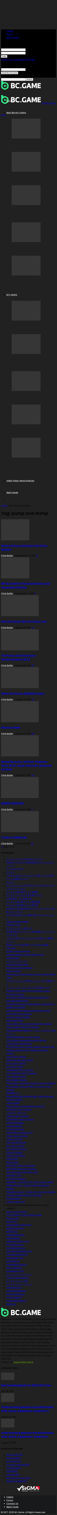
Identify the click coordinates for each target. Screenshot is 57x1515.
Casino (9, 31)
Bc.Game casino (14, 1066)
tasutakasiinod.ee (15, 1234)
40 (32, 733)
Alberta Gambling (15, 1155)
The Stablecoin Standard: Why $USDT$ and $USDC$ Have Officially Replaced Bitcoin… (31, 466)
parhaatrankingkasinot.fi (19, 1251)
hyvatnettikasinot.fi (16, 1300)
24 (33, 699)
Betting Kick (12, 1162)
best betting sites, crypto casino (23, 1037)
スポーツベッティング (17, 961)
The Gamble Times (16, 1142)
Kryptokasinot (13, 1198)
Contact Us (12, 1503)
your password (33, 52)
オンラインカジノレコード (19, 1274)
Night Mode (12, 492)
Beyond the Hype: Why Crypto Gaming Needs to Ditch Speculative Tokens (30, 363)
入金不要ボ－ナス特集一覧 (19, 898)
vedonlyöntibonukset (17, 964)
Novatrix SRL (12, 1218)
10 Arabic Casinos (15, 1145)
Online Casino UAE (15, 1201)
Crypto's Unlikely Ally (14, 837)
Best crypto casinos (16, 1211)
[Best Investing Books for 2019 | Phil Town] (7, 1379)
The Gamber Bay (15, 1129)
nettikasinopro (14, 1287)
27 (37, 555)
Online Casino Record (17, 1277)
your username (33, 49)
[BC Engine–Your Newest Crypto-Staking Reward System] (26, 390)
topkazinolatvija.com (17, 1254)
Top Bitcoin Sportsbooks (19, 1043)
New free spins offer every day (22, 1172)
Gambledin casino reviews (20, 1119)
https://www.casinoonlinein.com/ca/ (25, 1106)
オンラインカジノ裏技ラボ (19, 928)
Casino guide (12, 1103)
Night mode (12, 37)
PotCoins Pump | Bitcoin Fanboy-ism (24, 621)
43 (32, 843)
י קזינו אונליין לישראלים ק (16, 1112)
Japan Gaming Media (17, 921)
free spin (11, 948)
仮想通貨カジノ (13, 1093)
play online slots (14, 1020)
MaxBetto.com (14, 1175)
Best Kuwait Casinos (16, 1149)
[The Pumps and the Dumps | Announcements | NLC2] (20, 649)
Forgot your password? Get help (18, 59)
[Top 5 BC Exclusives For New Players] (26, 137)
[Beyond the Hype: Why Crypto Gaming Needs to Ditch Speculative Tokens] (26, 353)
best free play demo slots (19, 1060)
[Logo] (21, 89)
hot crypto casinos (16, 1063)
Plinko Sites (12, 1159)
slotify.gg (11, 1304)
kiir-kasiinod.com (15, 1244)
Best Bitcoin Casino (16, 112)
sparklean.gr (12, 1261)
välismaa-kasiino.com (17, 1241)
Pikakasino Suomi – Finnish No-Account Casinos (30, 1192)
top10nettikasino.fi (15, 1248)
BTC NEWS (11, 294)
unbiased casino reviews (19, 1109)
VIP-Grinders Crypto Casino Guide (24, 1215)
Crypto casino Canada (18, 1017)
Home (9, 100)
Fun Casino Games (16, 1076)
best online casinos (16, 1056)
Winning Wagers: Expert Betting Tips (25, 954)
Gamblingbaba (14, 1126)
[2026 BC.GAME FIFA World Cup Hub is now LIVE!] (26, 423)
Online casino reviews (17, 1116)
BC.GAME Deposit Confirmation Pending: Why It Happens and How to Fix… (33, 214)
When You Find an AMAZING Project (23, 693)
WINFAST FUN (13, 924)
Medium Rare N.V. (15, 1228)
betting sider (13, 957)
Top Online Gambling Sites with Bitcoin (26, 1040)
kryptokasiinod (14, 1297)
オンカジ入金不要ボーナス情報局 (22, 892)
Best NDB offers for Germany (21, 1168)
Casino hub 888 (14, 1139)
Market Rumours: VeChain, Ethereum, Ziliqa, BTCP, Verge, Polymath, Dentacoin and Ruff (26, 765)
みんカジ (10, 882)
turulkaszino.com (15, 1271)
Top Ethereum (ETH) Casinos (21, 1073)
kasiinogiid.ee (13, 1238)
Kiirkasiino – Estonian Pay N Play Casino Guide (29, 1182)
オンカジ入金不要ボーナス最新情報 (23, 901)
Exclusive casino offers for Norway (24, 1195)
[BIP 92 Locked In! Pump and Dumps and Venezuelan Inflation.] (15, 577)
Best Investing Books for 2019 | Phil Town (26, 1385)
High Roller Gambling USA (19, 1132)
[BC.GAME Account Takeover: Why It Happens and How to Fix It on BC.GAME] (26, 241)
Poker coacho (13, 971)
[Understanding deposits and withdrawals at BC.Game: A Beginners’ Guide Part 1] (7, 1426)
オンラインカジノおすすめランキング (24, 859)
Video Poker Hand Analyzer (20, 480)
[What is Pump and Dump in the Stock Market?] (15, 539)
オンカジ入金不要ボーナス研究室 (22, 905)
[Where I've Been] (20, 721)
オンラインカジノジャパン (19, 1284)
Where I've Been (10, 727)
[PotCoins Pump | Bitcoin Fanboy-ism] (20, 615)
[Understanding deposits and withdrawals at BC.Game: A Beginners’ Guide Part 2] (7, 1401)
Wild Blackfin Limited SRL (18, 1224)
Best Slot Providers (16, 1178)
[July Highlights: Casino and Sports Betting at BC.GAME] (26, 274)
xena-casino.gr (14, 1267)
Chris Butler (7, 555)
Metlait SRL (12, 1231)
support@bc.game (23, 1362)
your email (31, 69)
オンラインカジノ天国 (17, 1281)
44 (32, 627)
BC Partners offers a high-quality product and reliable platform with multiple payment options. (30, 1050)
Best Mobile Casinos (16, 1079)
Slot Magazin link (14, 1257)
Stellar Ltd (11, 1221)
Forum (9, 34)
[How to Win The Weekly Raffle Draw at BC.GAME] (26, 170)
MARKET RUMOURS (12, 803)
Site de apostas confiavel (19, 967)
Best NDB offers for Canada (20, 1165)
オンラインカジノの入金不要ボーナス (24, 895)
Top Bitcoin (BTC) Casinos (19, 1070)
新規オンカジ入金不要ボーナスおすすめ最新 (27, 944)
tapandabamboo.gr (16, 1264)
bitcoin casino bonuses (18, 951)
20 (32, 665)
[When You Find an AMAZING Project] (20, 687)
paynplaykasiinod (15, 1294)
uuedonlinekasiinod (16, 1290)
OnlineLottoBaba (15, 1122)
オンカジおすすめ (14, 868)
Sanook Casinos (14, 1152)
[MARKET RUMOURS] (20, 797)
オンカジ (10, 872)
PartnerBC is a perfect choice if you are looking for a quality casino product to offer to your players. (30, 1086)
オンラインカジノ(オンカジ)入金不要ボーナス (28, 987)
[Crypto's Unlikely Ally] (20, 831)
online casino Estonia (17, 1135)
